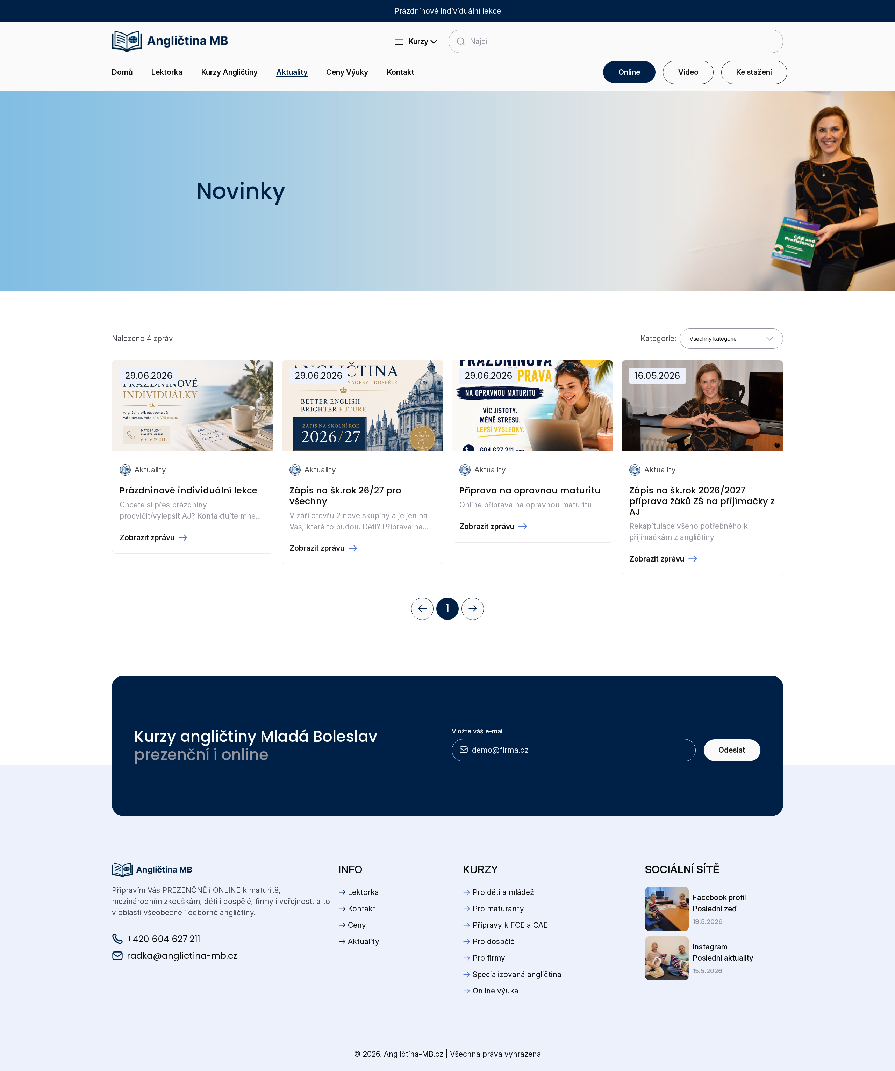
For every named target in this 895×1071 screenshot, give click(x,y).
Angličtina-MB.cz (413, 1053)
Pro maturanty (498, 908)
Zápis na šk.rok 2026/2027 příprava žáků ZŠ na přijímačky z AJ (702, 501)
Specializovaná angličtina (517, 974)
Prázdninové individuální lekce (188, 490)
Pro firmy (489, 957)
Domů (122, 72)
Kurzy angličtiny (229, 72)
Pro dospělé (494, 941)
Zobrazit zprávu (147, 537)
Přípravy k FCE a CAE (510, 924)
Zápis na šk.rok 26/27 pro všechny (345, 495)
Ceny (357, 924)
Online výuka (495, 990)
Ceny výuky (347, 72)
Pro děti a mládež (503, 892)
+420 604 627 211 (163, 939)
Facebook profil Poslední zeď (719, 903)
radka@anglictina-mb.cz (182, 955)
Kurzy (416, 41)
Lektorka (166, 72)
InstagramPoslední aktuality (723, 952)
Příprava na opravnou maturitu (530, 490)
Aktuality (292, 72)
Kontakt (400, 72)
